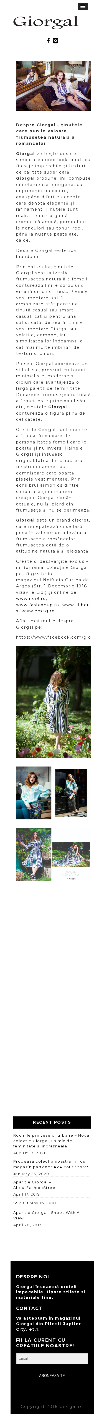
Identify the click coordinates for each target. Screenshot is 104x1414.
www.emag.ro (38, 610)
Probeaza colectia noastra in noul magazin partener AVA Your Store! (50, 1164)
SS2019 (21, 1203)
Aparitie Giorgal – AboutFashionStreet (35, 1185)
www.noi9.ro (31, 598)
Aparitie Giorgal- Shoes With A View (46, 1215)
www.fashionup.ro (37, 604)
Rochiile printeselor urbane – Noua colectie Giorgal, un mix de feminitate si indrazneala (51, 1140)
